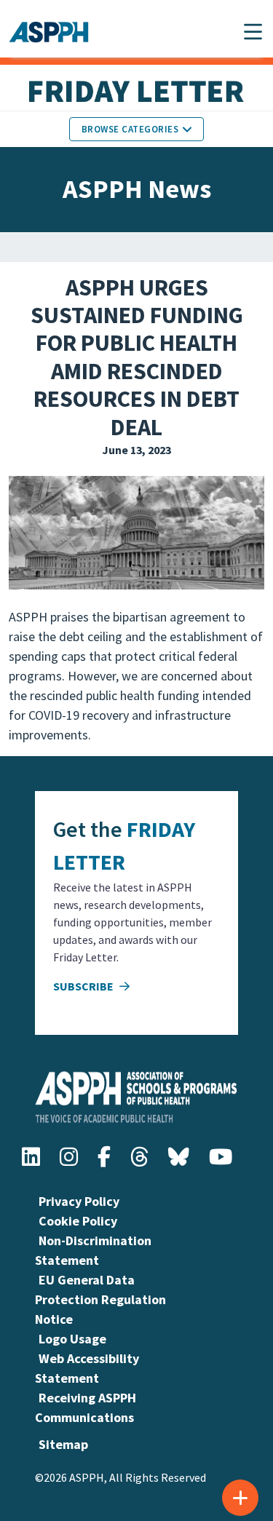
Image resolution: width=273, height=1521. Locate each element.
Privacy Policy (79, 1201)
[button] (253, 32)
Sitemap (63, 1444)
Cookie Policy (78, 1220)
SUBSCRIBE (84, 986)
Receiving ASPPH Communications (85, 1407)
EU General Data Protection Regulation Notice (100, 1299)
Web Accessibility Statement (87, 1368)
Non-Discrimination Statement (93, 1250)
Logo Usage (72, 1338)
